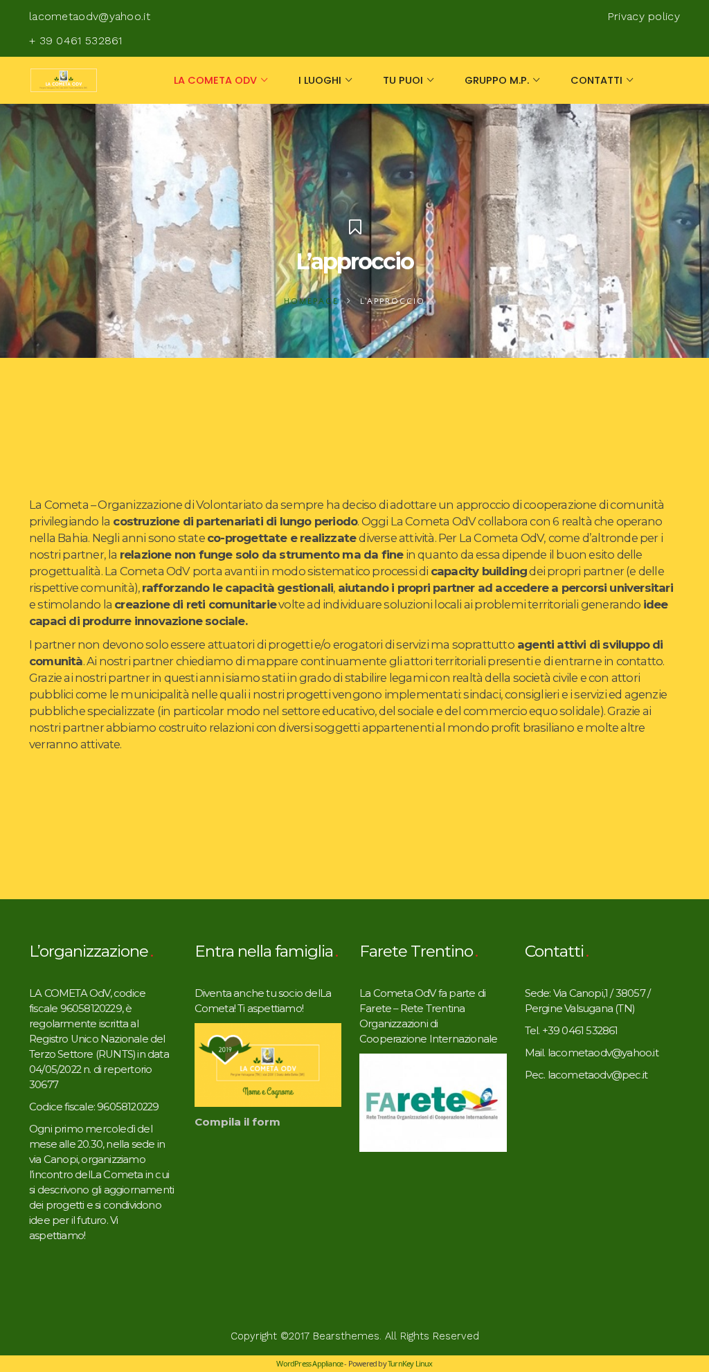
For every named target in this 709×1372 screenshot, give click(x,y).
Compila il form (237, 1121)
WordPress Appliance (309, 1363)
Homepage (311, 301)
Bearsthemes (346, 1336)
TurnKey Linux (410, 1363)
